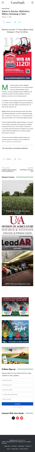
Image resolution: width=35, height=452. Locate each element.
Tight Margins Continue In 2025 (26, 170)
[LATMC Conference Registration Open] (17, 268)
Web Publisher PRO (20, 440)
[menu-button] (2, 2)
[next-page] (6, 289)
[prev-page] (3, 289)
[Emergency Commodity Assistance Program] (17, 197)
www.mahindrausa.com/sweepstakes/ (11, 141)
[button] (32, 2)
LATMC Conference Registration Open (17, 284)
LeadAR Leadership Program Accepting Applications (9, 170)
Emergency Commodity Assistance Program (17, 212)
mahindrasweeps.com (16, 115)
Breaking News (6, 8)
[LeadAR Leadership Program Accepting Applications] (17, 233)
